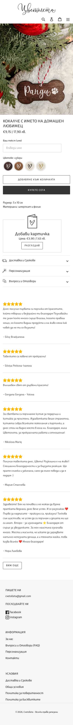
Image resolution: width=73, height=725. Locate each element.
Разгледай (32, 245)
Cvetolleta (28, 712)
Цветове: (12, 158)
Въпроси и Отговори (22, 281)
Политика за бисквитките (22, 699)
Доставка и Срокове (22, 260)
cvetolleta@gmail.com (18, 596)
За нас (9, 639)
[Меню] (68, 19)
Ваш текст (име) (12, 140)
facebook (15, 612)
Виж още (12, 565)
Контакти (12, 658)
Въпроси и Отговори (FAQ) (22, 645)
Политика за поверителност (24, 693)
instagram (15, 617)
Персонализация (19, 271)
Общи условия (14, 687)
